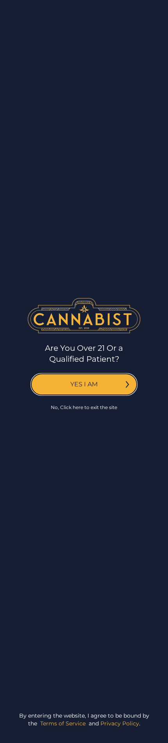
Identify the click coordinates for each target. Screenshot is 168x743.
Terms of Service (63, 723)
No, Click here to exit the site (84, 407)
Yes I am (84, 384)
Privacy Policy (119, 723)
